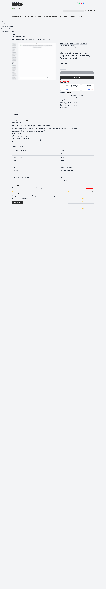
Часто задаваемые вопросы (65, 3)
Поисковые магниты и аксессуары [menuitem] (33, 16)
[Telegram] (78, 3)
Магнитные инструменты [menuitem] (19, 18)
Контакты (29, 3)
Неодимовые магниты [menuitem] (17, 16)
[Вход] (85, 11)
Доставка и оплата (50, 3)
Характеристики (21, 120)
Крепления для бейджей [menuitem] (33, 18)
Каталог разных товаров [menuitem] (46, 18)
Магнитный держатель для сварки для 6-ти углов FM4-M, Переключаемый (73, 86)
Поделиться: (62, 92)
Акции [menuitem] (71, 18)
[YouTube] (81, 3)
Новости (56, 3)
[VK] (83, 3)
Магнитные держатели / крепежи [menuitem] (67, 16)
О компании (34, 3)
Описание (14, 120)
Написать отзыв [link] (89, 187)
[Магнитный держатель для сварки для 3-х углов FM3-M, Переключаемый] (54, 44)
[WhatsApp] (79, 3)
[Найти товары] (82, 11)
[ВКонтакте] (66, 92)
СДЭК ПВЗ (62, 100)
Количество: (62, 65)
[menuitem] (25, 3)
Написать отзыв (17, 202)
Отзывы (25, 3)
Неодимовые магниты (42, 3)
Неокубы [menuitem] (80, 16)
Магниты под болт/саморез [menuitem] (50, 16)
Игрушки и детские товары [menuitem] (61, 18)
